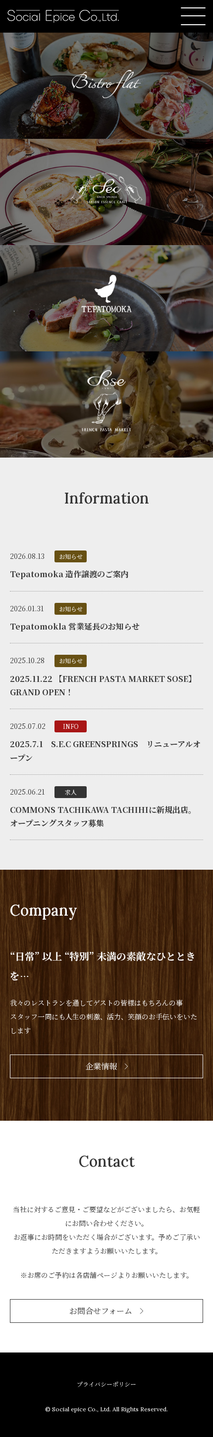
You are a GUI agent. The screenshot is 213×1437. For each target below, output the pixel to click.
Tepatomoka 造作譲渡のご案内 (69, 574)
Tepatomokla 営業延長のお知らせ (75, 626)
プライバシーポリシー (106, 1384)
